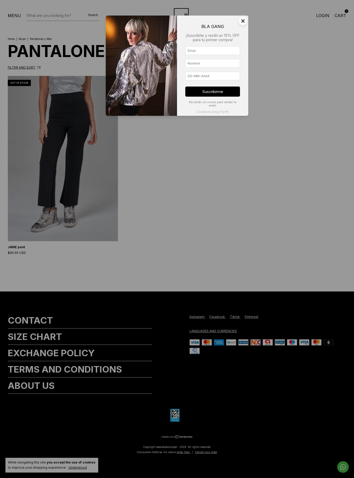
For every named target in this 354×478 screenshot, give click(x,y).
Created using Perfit (213, 112)
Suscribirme (212, 91)
